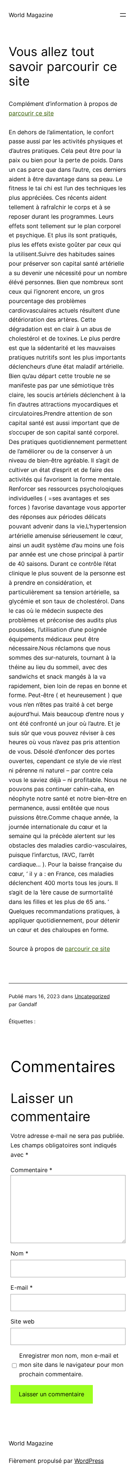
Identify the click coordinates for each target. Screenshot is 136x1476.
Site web (22, 1321)
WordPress (89, 1460)
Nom (19, 1253)
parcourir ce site (31, 113)
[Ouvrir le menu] (123, 15)
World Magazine (31, 15)
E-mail (22, 1287)
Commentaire (31, 1170)
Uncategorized (92, 996)
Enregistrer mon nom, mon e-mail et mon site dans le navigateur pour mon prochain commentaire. (71, 1365)
